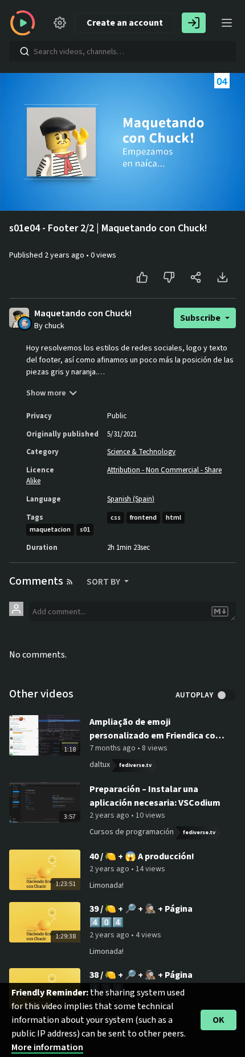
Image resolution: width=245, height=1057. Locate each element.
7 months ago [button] (113, 748)
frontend (143, 518)
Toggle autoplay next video (226, 695)
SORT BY (104, 582)
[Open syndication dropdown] (69, 581)
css (116, 518)
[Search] (24, 51)
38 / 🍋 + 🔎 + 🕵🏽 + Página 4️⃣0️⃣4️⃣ (141, 982)
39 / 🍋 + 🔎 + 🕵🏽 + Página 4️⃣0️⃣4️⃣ (141, 916)
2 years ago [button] (65, 255)
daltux (99, 764)
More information (47, 1047)
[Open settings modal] (60, 23)
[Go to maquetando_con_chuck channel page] (25, 322)
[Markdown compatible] (219, 611)
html (173, 518)
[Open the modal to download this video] (222, 277)
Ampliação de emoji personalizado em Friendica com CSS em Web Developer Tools (156, 729)
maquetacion (50, 529)
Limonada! (106, 885)
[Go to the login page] (194, 23)
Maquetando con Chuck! (83, 314)
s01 (85, 529)
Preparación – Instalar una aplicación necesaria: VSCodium (154, 796)
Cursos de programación (131, 832)
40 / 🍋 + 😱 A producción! (141, 856)
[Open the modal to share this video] (195, 277)
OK (218, 1020)
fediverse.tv (135, 765)
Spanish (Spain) (130, 499)
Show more (46, 393)
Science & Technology (141, 452)
